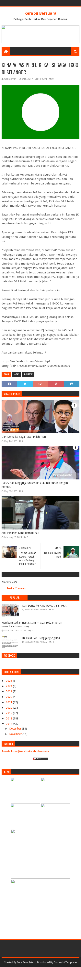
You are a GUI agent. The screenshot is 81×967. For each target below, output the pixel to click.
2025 (9, 680)
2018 (9, 718)
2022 (9, 696)
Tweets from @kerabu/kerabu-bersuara (25, 751)
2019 (9, 713)
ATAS (16, 374)
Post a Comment (16, 588)
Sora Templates (26, 962)
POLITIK (28, 374)
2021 (9, 702)
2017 (9, 723)
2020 (9, 707)
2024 (9, 686)
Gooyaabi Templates (65, 962)
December (15, 728)
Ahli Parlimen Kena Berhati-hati (20, 532)
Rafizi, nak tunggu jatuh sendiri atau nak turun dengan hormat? (35, 484)
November (15, 733)
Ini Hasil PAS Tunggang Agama (41, 637)
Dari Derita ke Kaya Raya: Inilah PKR (24, 436)
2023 (9, 691)
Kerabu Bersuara (40, 13)
